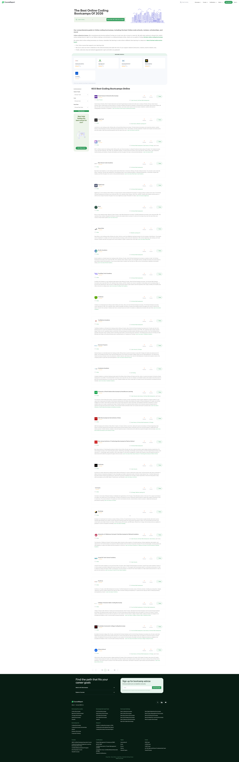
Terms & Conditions (131, 392)
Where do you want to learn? (121, 373)
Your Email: (117, 386)
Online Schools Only (139, 376)
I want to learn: (118, 368)
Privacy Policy (124, 392)
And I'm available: (137, 362)
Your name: (117, 380)
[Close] (149, 361)
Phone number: (136, 386)
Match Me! (132, 399)
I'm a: (116, 362)
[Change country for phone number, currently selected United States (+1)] (134, 389)
